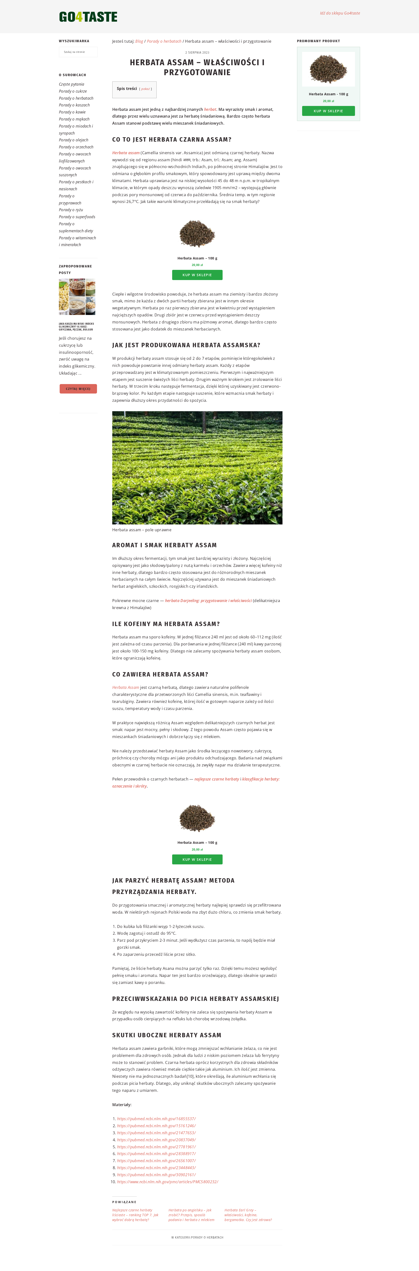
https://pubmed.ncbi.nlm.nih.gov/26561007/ (156, 1160)
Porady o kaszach (74, 105)
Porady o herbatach (76, 98)
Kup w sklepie (197, 275)
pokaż (145, 89)
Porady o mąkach (74, 119)
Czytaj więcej (78, 389)
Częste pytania (71, 84)
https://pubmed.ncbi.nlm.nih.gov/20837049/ (156, 1139)
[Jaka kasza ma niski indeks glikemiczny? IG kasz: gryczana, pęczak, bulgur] (78, 298)
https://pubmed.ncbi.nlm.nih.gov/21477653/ (156, 1132)
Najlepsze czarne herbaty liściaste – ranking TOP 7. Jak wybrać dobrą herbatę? (135, 1215)
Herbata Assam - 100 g (328, 94)
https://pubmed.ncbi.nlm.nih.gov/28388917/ (156, 1153)
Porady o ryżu (71, 209)
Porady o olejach (73, 140)
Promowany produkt (318, 41)
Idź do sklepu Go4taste (340, 13)
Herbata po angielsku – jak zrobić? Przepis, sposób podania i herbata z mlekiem (192, 1215)
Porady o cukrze (73, 91)
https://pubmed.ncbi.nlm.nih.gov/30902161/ (156, 1174)
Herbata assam (126, 152)
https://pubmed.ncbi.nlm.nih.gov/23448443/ (156, 1167)
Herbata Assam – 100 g (197, 258)
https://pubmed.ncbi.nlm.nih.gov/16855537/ (156, 1118)
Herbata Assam (125, 687)
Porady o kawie (72, 112)
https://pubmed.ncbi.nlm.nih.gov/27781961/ (156, 1147)
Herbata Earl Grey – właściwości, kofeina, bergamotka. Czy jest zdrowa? (248, 1215)
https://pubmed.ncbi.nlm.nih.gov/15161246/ (156, 1125)
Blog (139, 41)
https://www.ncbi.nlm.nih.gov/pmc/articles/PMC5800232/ (167, 1181)
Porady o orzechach (76, 147)
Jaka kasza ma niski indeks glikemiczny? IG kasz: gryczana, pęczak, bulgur (76, 326)
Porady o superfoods (77, 216)
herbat (210, 109)
